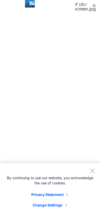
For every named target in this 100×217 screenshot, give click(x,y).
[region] (50, 190)
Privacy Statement (47, 194)
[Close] (92, 170)
